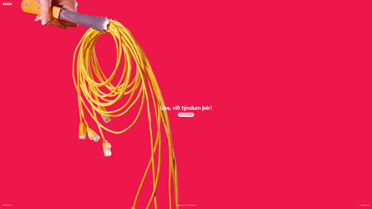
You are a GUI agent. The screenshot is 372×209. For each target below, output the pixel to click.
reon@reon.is (364, 205)
